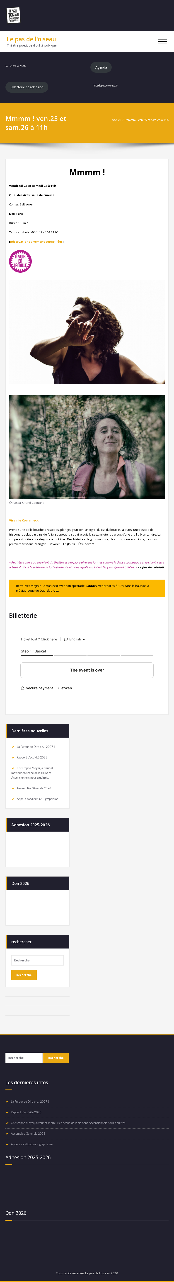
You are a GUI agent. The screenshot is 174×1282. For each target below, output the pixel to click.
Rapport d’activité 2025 (32, 757)
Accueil (116, 120)
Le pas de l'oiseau (31, 39)
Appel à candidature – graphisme (37, 799)
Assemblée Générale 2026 (34, 788)
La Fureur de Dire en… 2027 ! (36, 746)
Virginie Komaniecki (24, 520)
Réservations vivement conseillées (36, 242)
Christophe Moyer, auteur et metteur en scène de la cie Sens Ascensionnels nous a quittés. (32, 773)
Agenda (101, 67)
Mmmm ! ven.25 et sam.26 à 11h (147, 120)
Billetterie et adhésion (27, 87)
